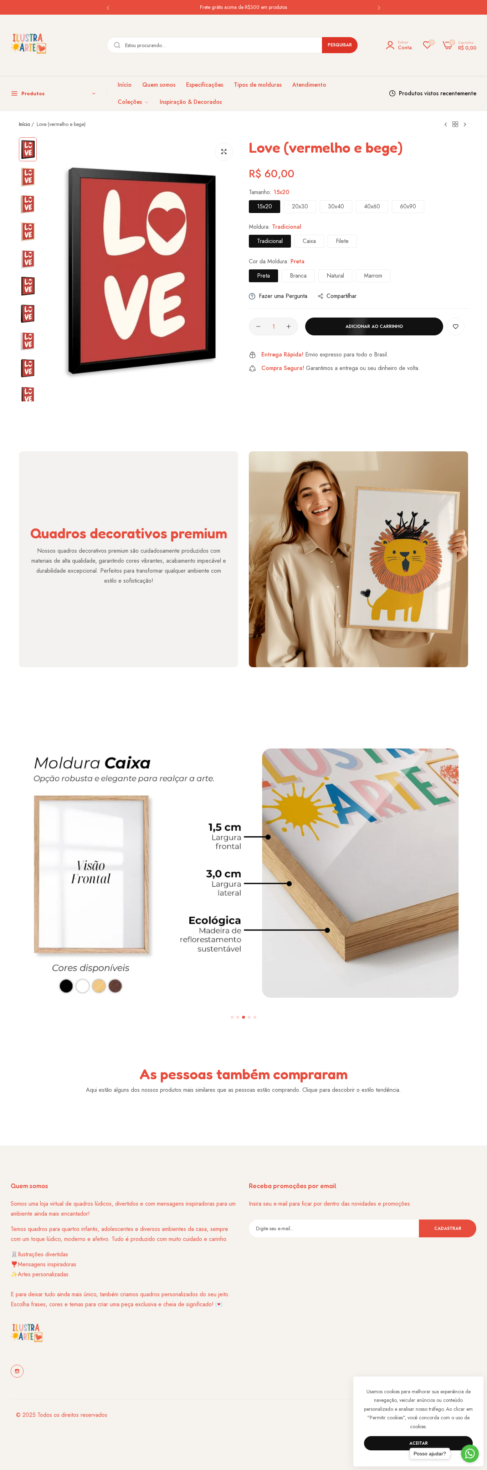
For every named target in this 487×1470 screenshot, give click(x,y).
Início (24, 124)
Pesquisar (340, 45)
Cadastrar (447, 1228)
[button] (108, 7)
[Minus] (258, 326)
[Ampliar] (224, 152)
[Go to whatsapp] (470, 1454)
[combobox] (232, 45)
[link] (133, 102)
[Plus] (288, 326)
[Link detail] (17, 1371)
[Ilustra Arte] (28, 45)
